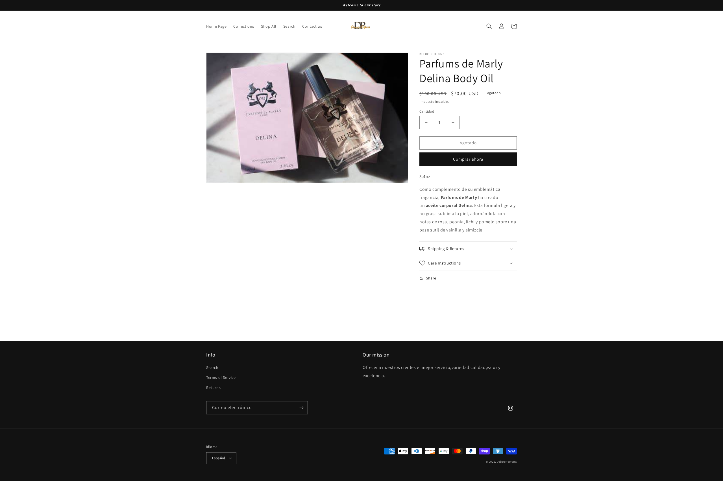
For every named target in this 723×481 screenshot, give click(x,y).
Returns (213, 387)
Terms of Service (221, 377)
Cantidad (426, 111)
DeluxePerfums (507, 461)
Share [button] (431, 278)
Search (212, 367)
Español (218, 458)
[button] (489, 26)
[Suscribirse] (301, 407)
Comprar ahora (468, 159)
